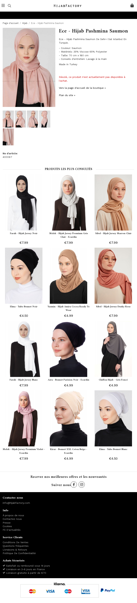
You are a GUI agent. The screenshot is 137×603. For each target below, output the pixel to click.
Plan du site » (67, 95)
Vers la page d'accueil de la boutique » (82, 87)
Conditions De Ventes (15, 542)
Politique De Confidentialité (19, 553)
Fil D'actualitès (12, 529)
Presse (7, 522)
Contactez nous (12, 518)
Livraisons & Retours (15, 549)
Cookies (7, 526)
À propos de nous (13, 515)
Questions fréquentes (16, 545)
